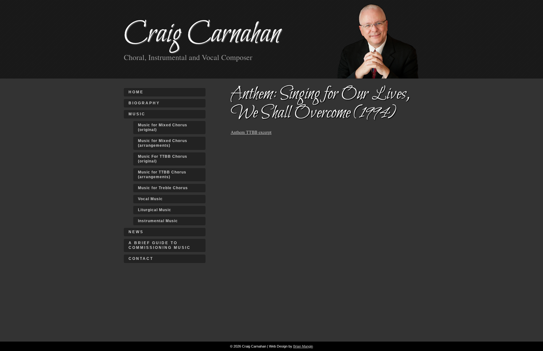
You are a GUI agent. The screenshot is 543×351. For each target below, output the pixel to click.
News (136, 232)
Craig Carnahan (202, 34)
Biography (144, 103)
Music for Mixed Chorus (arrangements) (162, 143)
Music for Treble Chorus (163, 188)
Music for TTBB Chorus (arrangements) (162, 174)
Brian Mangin (303, 346)
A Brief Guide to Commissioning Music (160, 245)
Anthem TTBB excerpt (251, 132)
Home (136, 92)
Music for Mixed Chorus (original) (162, 127)
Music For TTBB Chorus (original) (162, 158)
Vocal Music (150, 199)
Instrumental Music (158, 221)
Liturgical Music (154, 210)
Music (137, 114)
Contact (141, 258)
